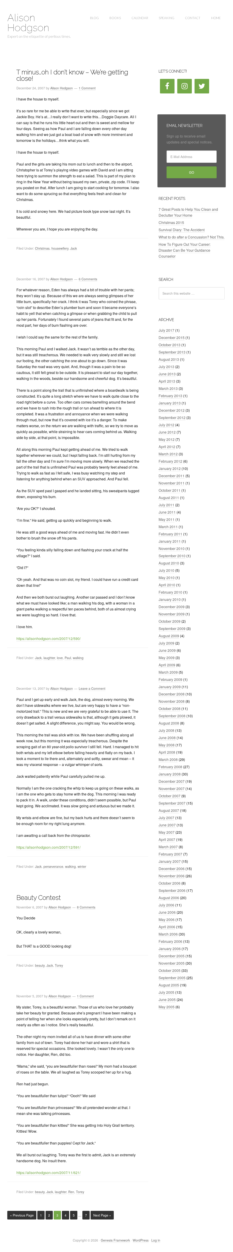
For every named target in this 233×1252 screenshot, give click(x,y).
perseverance (53, 866)
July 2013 (166, 366)
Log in (155, 1240)
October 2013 (169, 344)
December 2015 (172, 337)
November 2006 (172, 875)
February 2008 (170, 766)
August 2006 (169, 897)
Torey (59, 965)
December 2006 (172, 868)
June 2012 (167, 432)
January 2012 (170, 468)
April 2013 (167, 381)
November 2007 (172, 788)
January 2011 (170, 541)
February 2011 (170, 534)
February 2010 (170, 592)
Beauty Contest (38, 897)
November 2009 (172, 614)
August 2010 (169, 563)
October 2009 (169, 621)
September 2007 (172, 803)
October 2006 (169, 883)
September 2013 (172, 352)
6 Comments (88, 279)
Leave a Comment (92, 688)
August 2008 (169, 723)
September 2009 (172, 628)
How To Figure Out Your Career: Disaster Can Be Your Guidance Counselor (184, 250)
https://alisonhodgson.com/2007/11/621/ (48, 1172)
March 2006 (168, 934)
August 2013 (169, 359)
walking (78, 657)
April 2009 (167, 664)
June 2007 (167, 825)
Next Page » (102, 1215)
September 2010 (172, 555)
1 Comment (87, 88)
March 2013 (168, 388)
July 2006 (166, 905)
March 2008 (168, 759)
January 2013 (170, 403)
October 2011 (169, 490)
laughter (49, 657)
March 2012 (168, 454)
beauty (40, 965)
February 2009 (170, 679)
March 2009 (168, 672)
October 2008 (169, 708)
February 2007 (170, 854)
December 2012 (172, 410)
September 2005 (172, 977)
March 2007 (168, 846)
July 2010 (166, 570)
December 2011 (172, 475)
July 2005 (166, 992)
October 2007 (169, 795)
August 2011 (169, 497)
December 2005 (172, 955)
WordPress (141, 1240)
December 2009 (172, 606)
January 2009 (170, 686)
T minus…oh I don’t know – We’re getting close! (72, 75)
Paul (68, 657)
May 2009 (167, 657)
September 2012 (172, 417)
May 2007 (167, 832)
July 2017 (166, 330)
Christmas (42, 248)
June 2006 (167, 912)
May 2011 (167, 519)
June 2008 (167, 737)
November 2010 (172, 548)
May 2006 (167, 919)
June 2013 (167, 373)
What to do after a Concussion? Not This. (192, 237)
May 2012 (167, 439)
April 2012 (167, 446)
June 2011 (167, 512)
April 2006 (167, 926)
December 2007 (172, 781)
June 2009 (167, 650)
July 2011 (166, 504)
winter (82, 866)
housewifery (59, 248)
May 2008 (167, 745)
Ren (71, 1191)
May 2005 (167, 1006)
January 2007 (170, 861)
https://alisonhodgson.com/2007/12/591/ (48, 847)
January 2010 (170, 599)
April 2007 (167, 839)
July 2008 (166, 730)
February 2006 (170, 941)
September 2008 (172, 715)
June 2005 (167, 999)
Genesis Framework (115, 1240)
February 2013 (170, 395)
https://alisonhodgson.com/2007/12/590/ (48, 638)
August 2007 (169, 810)
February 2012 (170, 461)
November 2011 (172, 483)
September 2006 (172, 890)
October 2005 (169, 970)
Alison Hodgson (28, 22)
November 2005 (172, 963)
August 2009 (169, 635)
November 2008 (172, 701)
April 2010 (167, 584)
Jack (73, 248)
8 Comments (86, 907)
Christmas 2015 (171, 222)
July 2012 (166, 424)
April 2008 (167, 752)
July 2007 (166, 817)
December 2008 (172, 694)
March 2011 (168, 526)
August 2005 (169, 985)
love (60, 657)
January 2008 (170, 774)
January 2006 (170, 948)
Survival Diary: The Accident (182, 229)
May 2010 (167, 577)
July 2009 (166, 643)
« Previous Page (22, 1215)
